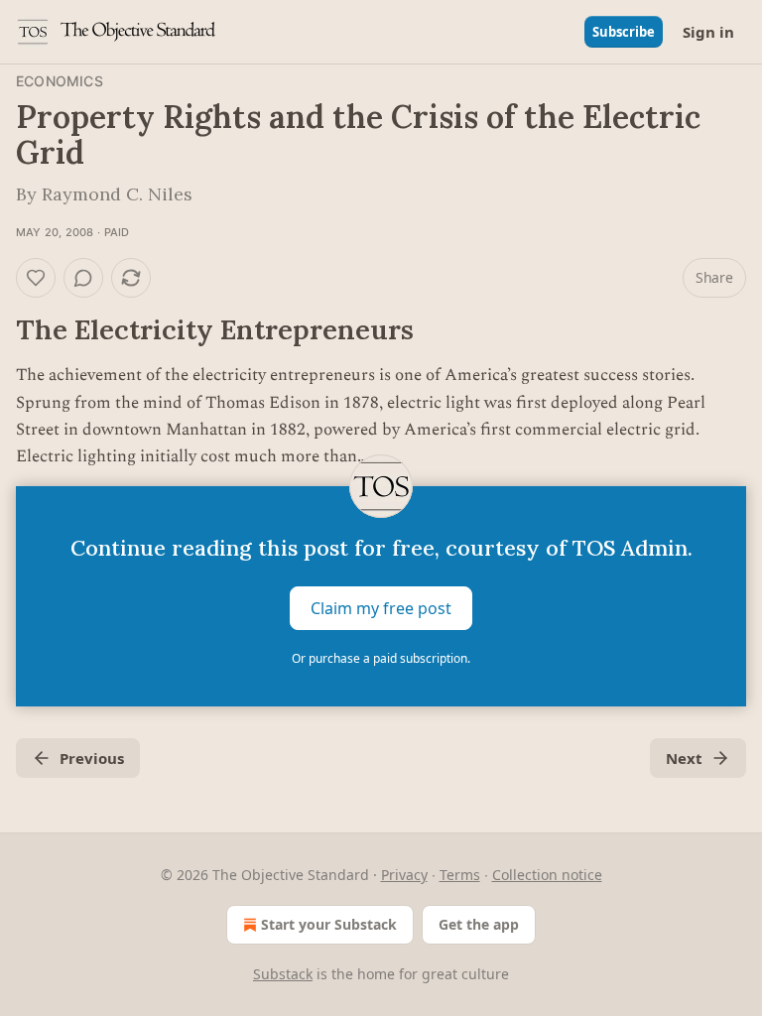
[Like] (36, 278)
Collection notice (547, 874)
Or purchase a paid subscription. (381, 658)
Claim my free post (381, 608)
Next (684, 758)
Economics (59, 80)
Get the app (479, 924)
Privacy (404, 874)
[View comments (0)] (83, 278)
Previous (92, 758)
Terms (460, 874)
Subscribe (623, 32)
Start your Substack (329, 924)
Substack (283, 973)
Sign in (708, 32)
